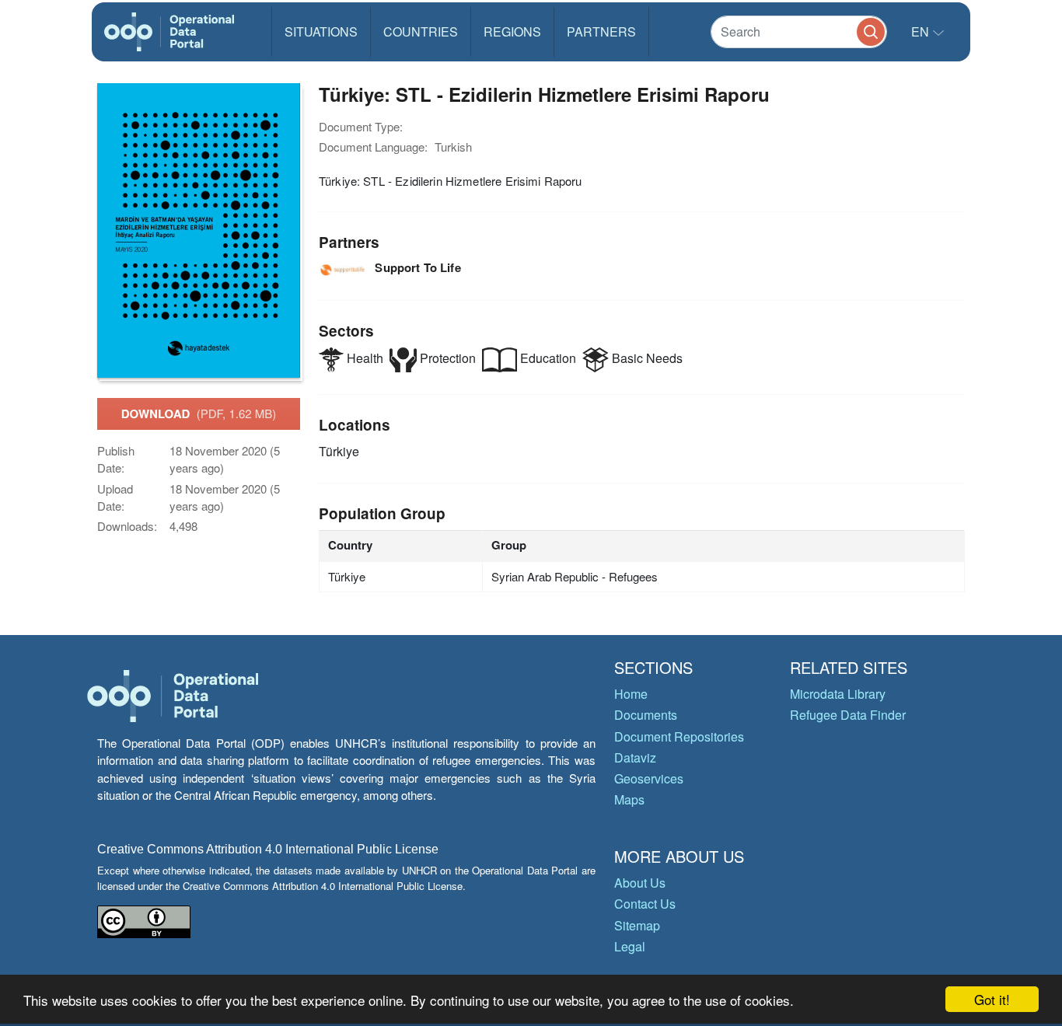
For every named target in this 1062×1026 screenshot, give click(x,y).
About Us (639, 883)
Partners (601, 31)
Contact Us (645, 904)
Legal (629, 946)
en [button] (921, 31)
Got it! (992, 999)
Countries (420, 31)
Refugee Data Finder (848, 715)
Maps (629, 799)
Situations (321, 31)
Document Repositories (679, 736)
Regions (512, 31)
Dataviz (635, 757)
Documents (645, 715)
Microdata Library (838, 694)
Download (199, 413)
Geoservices (648, 778)
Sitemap (637, 925)
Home (631, 694)
